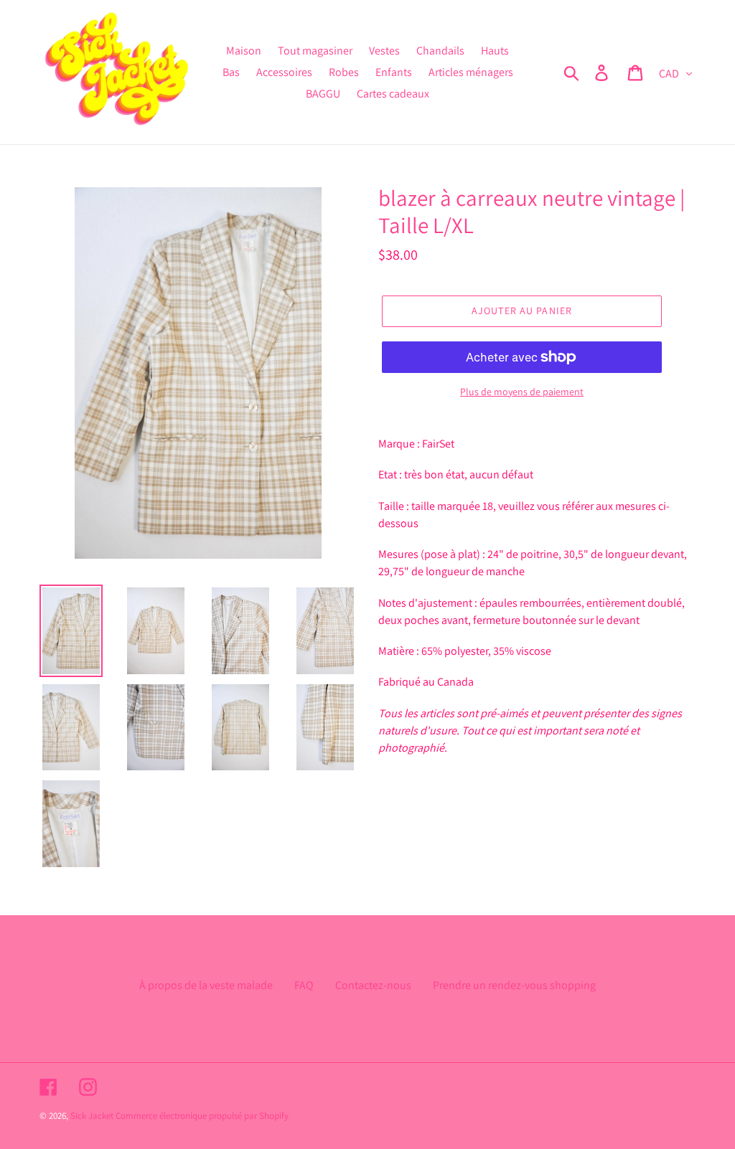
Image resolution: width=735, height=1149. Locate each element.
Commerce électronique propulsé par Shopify (202, 1116)
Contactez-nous (373, 985)
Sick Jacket (91, 1116)
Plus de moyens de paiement (522, 391)
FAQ (304, 985)
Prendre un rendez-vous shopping (514, 985)
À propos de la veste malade (206, 985)
